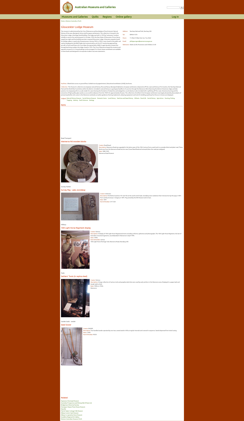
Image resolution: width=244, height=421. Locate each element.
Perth (79, 21)
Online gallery (124, 16)
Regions (107, 16)
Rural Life (143, 98)
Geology (91, 100)
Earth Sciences (83, 100)
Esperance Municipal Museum (70, 401)
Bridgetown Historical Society (70, 405)
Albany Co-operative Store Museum (71, 415)
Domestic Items (102, 98)
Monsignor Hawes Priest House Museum (73, 407)
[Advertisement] (91, 67)
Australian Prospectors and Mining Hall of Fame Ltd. (76, 403)
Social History (151, 98)
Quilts (95, 16)
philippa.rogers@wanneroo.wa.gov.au (141, 41)
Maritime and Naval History (125, 98)
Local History (112, 98)
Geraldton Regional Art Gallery (70, 417)
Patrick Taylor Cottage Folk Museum (72, 411)
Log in (175, 16)
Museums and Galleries (75, 16)
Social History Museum (89, 98)
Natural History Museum (74, 98)
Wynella (63, 409)
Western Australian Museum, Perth (71, 419)
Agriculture (160, 98)
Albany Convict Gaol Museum (69, 413)
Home (63, 21)
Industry (75, 100)
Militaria (136, 98)
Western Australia (71, 21)
